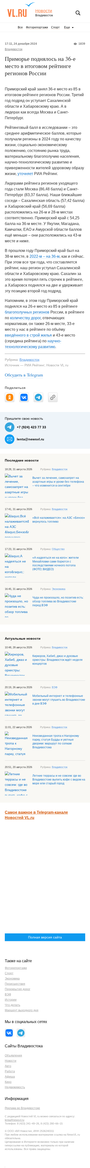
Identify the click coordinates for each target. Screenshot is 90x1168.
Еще (67, 27)
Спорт (55, 27)
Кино (8, 1082)
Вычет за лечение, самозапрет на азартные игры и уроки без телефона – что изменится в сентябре (58, 481)
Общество (58, 549)
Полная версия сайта (45, 937)
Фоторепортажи (37, 27)
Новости (43, 11)
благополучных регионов (27, 312)
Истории (11, 999)
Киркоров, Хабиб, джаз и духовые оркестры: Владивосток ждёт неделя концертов (57, 659)
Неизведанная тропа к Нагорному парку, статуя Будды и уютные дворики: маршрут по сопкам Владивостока (55, 741)
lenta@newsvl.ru (30, 439)
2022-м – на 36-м (45, 256)
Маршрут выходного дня (21, 1010)
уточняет (25, 174)
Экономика (58, 588)
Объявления (13, 1055)
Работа (10, 1071)
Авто (8, 1066)
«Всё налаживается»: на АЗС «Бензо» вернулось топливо (58, 519)
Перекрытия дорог (17, 989)
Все (20, 27)
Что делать (12, 1005)
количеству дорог (25, 318)
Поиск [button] (78, 13)
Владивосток (13, 49)
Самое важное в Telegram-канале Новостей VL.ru (36, 815)
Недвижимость (15, 1087)
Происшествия (15, 984)
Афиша (10, 1076)
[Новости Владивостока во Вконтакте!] (9, 1033)
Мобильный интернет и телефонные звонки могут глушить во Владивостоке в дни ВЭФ (58, 699)
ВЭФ (54, 687)
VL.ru (21, 9)
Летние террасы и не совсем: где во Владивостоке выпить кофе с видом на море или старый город (58, 779)
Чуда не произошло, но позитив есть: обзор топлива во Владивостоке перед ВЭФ (58, 601)
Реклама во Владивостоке (22, 1108)
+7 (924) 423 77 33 (31, 427)
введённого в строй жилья (28, 335)
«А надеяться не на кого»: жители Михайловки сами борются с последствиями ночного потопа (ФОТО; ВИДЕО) (55, 563)
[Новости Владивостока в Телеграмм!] (21, 1033)
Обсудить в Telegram (24, 375)
